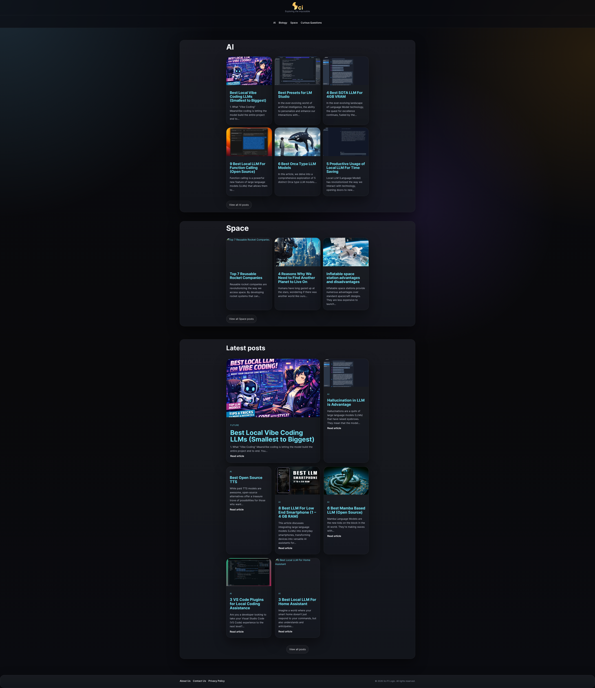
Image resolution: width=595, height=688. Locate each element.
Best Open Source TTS (246, 480)
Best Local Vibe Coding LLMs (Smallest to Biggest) (248, 96)
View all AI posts (239, 204)
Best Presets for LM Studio (295, 95)
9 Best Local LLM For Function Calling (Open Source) (247, 168)
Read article (237, 456)
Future (234, 425)
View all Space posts (241, 318)
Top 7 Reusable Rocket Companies (246, 276)
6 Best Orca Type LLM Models (297, 166)
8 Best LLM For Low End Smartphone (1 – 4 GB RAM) (297, 512)
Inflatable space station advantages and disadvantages (343, 278)
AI (328, 394)
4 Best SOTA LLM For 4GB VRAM (344, 95)
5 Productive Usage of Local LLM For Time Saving (345, 168)
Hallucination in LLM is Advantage (346, 402)
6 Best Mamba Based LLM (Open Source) (346, 510)
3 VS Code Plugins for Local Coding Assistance (247, 604)
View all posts (297, 649)
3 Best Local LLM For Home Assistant (297, 602)
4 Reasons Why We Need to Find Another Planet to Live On (296, 278)
